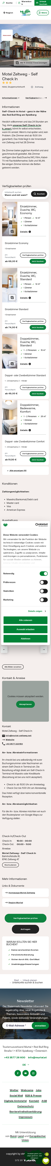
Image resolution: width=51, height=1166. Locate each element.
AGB (44, 1100)
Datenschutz (25, 1106)
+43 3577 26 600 (14, 1057)
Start (16, 980)
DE (24, 1064)
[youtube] (25, 1073)
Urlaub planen (30, 980)
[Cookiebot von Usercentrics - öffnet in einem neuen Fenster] (36, 525)
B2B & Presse (33, 1095)
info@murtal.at (37, 1057)
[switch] (44, 582)
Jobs (38, 1090)
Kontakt (34, 1100)
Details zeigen (35, 611)
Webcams (27, 1090)
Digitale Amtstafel (15, 1100)
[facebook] (18, 1073)
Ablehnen (25, 638)
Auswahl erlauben (25, 629)
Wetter (14, 1090)
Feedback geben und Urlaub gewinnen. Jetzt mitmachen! (34, 1156)
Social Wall (16, 1095)
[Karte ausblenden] (47, 1154)
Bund (13, 1136)
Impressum (25, 1116)
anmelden (40, 1025)
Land (21, 1136)
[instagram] (33, 1073)
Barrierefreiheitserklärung (25, 1111)
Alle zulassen (25, 620)
